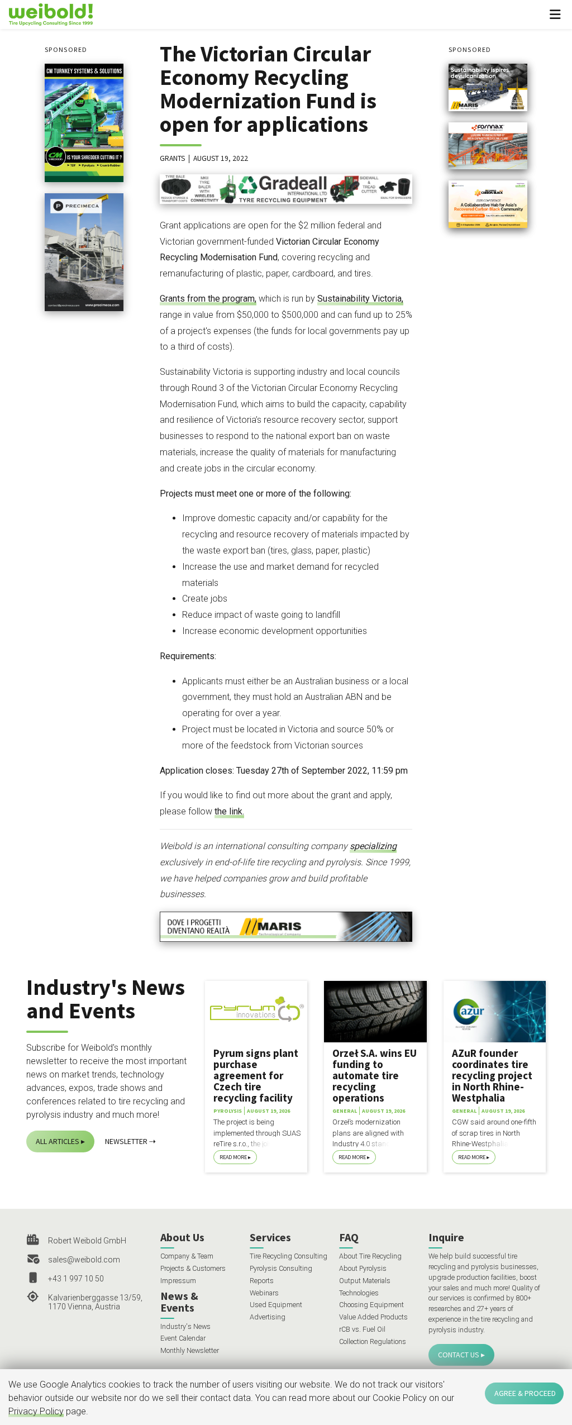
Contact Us (458, 1355)
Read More (233, 1157)
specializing (373, 846)
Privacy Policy (36, 1411)
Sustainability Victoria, (360, 298)
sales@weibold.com (84, 1259)
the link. (229, 811)
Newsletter (126, 1141)
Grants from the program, (208, 298)
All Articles (57, 1141)
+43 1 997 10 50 (76, 1278)
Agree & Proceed (525, 1393)
